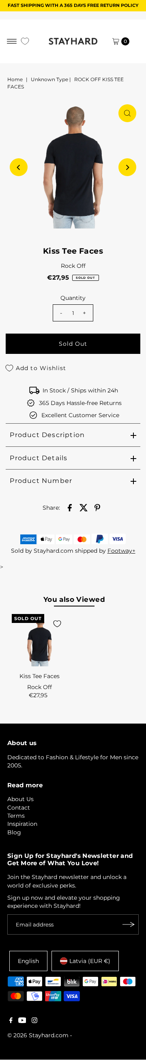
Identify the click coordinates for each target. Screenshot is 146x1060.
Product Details (38, 458)
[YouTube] (22, 1021)
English (28, 961)
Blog (14, 832)
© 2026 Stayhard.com (38, 1035)
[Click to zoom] (127, 113)
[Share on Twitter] (83, 507)
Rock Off (73, 266)
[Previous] (19, 167)
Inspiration (22, 824)
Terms (16, 815)
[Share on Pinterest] (97, 507)
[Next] (127, 167)
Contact (18, 807)
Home (15, 79)
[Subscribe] (128, 924)
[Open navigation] (12, 41)
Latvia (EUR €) (89, 961)
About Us (20, 799)
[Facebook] (11, 1021)
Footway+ (121, 550)
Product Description (47, 435)
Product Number (41, 481)
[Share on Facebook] (70, 507)
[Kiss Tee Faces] (39, 641)
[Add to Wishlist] (57, 623)
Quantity (73, 298)
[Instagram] (34, 1021)
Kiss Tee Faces (39, 676)
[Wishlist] (25, 41)
